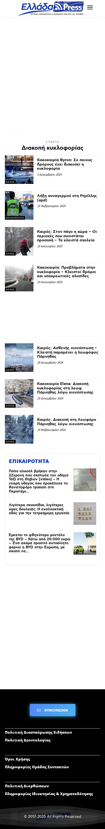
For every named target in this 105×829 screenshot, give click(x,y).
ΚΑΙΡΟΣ (10, 182)
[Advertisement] (52, 76)
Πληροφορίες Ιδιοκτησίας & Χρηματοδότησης (49, 793)
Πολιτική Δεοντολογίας (28, 740)
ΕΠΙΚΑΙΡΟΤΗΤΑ (15, 217)
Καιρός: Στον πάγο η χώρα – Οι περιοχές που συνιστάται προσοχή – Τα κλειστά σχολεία (67, 236)
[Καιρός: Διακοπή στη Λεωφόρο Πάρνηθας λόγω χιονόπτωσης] (19, 429)
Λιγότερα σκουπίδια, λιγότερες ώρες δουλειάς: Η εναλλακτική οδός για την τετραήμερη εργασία (39, 509)
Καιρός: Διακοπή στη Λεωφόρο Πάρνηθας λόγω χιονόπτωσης (66, 422)
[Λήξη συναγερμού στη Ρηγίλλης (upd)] (19, 205)
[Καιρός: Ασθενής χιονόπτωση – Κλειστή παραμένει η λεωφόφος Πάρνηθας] (19, 357)
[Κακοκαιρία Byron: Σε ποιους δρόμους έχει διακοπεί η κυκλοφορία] (19, 169)
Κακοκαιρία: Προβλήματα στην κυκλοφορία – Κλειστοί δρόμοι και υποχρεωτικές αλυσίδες (66, 272)
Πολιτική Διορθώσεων (27, 785)
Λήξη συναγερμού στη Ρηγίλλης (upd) (67, 198)
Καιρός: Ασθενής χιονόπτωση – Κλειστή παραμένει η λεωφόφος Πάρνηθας (67, 352)
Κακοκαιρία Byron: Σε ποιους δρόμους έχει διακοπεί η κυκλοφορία (64, 164)
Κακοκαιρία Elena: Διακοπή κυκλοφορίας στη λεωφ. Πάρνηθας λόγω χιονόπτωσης (65, 388)
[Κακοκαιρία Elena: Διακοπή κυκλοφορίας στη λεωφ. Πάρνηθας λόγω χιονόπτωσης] (19, 393)
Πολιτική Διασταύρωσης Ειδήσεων (38, 732)
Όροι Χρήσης (17, 759)
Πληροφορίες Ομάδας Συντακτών (37, 766)
